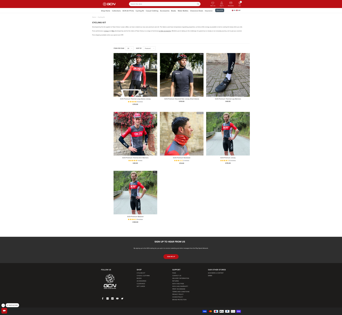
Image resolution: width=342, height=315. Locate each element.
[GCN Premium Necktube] (182, 133)
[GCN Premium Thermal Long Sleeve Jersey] (135, 75)
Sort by (139, 48)
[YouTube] (117, 298)
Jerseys (106, 31)
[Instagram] (107, 298)
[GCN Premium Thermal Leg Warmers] (228, 75)
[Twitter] (122, 298)
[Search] (164, 4)
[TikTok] (112, 298)
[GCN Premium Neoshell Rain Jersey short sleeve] (182, 75)
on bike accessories (165, 31)
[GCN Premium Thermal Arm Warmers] (135, 133)
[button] (130, 48)
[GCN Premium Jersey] (228, 133)
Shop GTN (220, 10)
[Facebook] (102, 298)
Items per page (119, 48)
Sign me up (171, 257)
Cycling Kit (101, 17)
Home (94, 17)
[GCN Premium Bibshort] (135, 192)
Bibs (113, 31)
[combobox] (162, 4)
